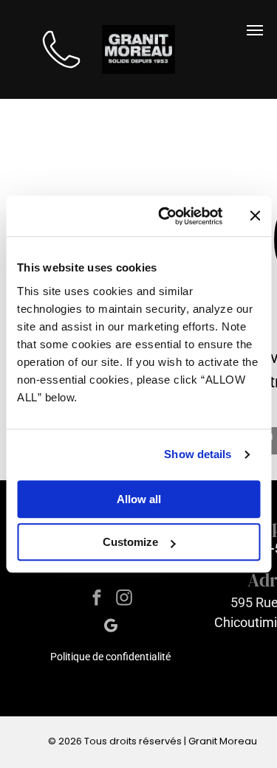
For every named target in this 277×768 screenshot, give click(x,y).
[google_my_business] (110, 628)
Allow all (139, 499)
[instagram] (124, 600)
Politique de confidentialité (110, 657)
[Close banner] (255, 216)
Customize (130, 542)
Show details (197, 454)
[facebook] (97, 600)
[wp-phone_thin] (61, 75)
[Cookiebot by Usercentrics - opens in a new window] (165, 216)
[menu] (255, 30)
